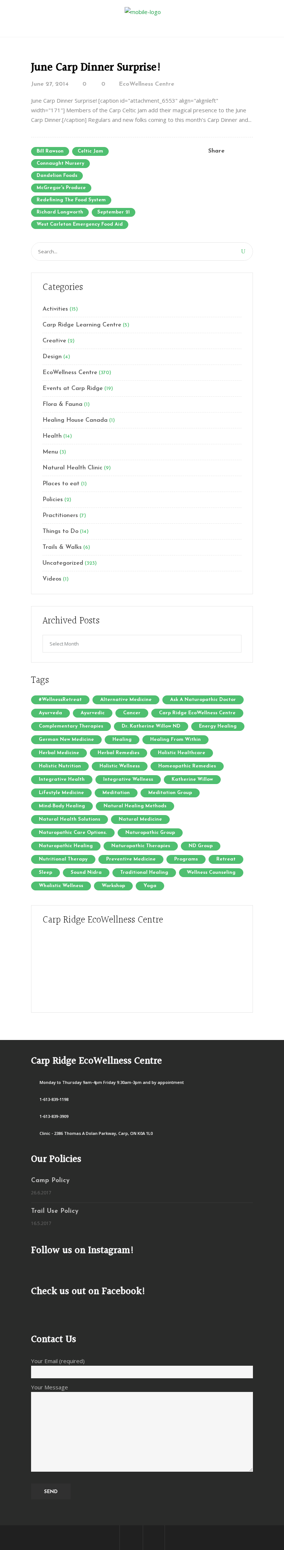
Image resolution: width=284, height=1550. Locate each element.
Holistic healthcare (181, 752)
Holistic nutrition (60, 766)
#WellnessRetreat (60, 699)
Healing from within (175, 739)
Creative (54, 341)
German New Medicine (66, 739)
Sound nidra (86, 872)
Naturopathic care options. (73, 832)
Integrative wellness (128, 779)
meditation (116, 792)
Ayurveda (50, 713)
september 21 (113, 212)
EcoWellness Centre (146, 84)
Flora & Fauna (62, 404)
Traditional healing (144, 872)
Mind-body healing (62, 806)
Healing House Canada (75, 420)
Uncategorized (63, 563)
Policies (53, 500)
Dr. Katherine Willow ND (151, 726)
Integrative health (62, 779)
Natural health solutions (69, 819)
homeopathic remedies (187, 766)
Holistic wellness (119, 766)
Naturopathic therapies (140, 846)
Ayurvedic (93, 713)
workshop (113, 885)
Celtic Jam (90, 151)
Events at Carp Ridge (73, 388)
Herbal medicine (59, 752)
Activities (55, 309)
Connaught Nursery (60, 163)
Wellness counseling (211, 872)
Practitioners (60, 516)
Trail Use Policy (54, 1211)
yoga (149, 885)
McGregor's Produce (61, 187)
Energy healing (218, 726)
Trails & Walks (62, 547)
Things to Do (60, 531)
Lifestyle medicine (61, 792)
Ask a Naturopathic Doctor (203, 699)
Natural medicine (140, 819)
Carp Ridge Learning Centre (82, 325)
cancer (132, 713)
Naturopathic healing (66, 846)
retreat (226, 859)
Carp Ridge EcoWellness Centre (197, 713)
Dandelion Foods (57, 175)
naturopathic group (150, 832)
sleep (45, 872)
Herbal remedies (118, 752)
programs (186, 859)
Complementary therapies (71, 726)
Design (52, 357)
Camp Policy (50, 1180)
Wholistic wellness (61, 885)
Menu (50, 452)
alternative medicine (126, 699)
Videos (52, 579)
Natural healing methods (135, 806)
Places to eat (61, 484)
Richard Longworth (60, 212)
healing (122, 739)
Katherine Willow (192, 779)
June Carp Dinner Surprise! (96, 67)
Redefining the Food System (71, 200)
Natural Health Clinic (72, 468)
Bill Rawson (50, 151)
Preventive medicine (131, 859)
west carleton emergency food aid (80, 224)
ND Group (201, 846)
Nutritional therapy (63, 859)
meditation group (170, 792)
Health (52, 436)
